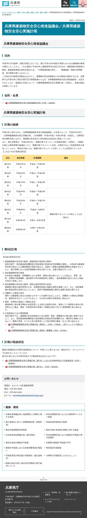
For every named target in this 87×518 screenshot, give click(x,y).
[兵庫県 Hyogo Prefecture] (11, 3)
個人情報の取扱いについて (73, 494)
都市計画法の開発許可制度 (17, 443)
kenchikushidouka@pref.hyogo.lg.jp (28, 395)
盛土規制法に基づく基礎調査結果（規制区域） (24, 423)
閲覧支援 (66, 5)
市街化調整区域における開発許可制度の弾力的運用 (64, 436)
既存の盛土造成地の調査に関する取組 (62, 430)
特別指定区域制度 (53, 448)
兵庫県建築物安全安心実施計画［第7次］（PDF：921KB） (33, 367)
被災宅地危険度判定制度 (16, 430)
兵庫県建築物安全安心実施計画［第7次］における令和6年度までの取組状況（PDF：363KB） (44, 362)
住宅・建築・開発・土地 (30, 12)
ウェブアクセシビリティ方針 (52, 500)
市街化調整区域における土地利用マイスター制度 (64, 415)
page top (43, 480)
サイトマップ (71, 499)
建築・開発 (43, 12)
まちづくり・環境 (14, 12)
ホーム (4, 12)
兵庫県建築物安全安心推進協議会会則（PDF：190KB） (32, 103)
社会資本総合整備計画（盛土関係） (21, 435)
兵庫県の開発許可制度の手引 (58, 443)
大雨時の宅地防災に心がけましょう (61, 455)
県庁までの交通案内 (15, 511)
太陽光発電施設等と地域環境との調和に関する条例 (24, 415)
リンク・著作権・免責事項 (52, 494)
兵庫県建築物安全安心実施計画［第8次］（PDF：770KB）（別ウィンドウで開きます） (47, 325)
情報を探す (74, 5)
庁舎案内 (34, 511)
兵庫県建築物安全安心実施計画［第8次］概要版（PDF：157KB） (39, 330)
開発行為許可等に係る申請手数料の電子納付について (24, 464)
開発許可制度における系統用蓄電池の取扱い (24, 449)
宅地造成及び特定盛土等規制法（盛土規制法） (24, 456)
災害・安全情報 (82, 5)
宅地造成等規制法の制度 (56, 422)
